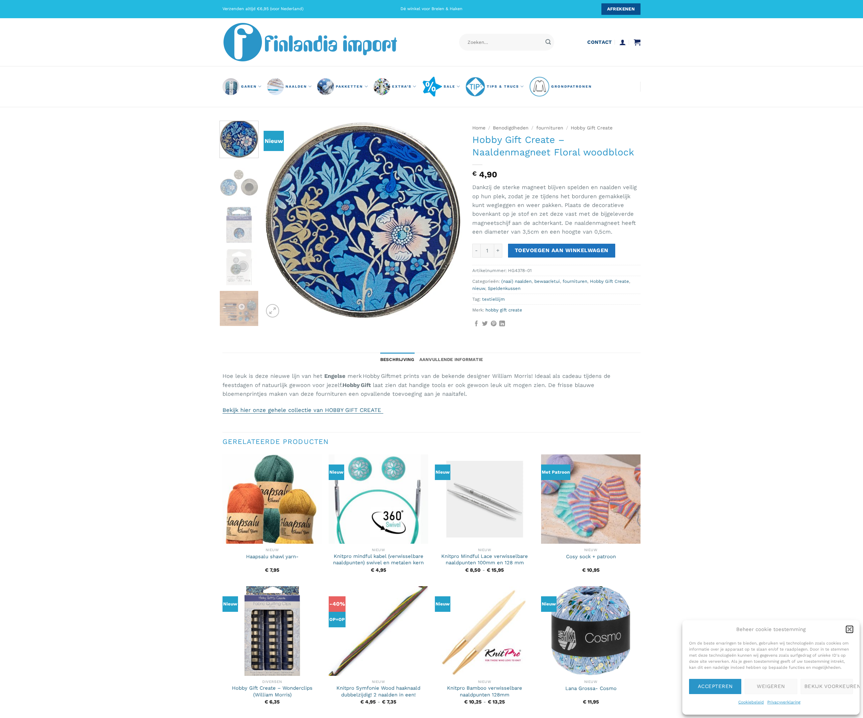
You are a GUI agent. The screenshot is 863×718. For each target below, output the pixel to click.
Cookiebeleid (751, 702)
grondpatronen (571, 86)
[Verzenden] (548, 42)
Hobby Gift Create (592, 127)
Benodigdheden (511, 127)
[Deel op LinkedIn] (502, 324)
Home (478, 127)
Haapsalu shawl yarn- (272, 557)
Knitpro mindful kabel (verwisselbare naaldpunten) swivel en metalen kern (378, 559)
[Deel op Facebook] (476, 324)
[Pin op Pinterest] (494, 324)
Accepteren (715, 686)
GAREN (249, 86)
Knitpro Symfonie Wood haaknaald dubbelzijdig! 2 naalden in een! (378, 691)
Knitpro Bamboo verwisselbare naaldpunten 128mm (484, 691)
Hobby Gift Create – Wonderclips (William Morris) (272, 691)
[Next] (450, 220)
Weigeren (771, 686)
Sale (449, 86)
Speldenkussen (504, 288)
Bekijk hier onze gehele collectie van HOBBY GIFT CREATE (302, 410)
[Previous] (276, 220)
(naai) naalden (516, 281)
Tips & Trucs (503, 86)
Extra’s (402, 86)
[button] (849, 629)
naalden (296, 86)
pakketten (349, 86)
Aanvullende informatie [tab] (451, 359)
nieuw (478, 288)
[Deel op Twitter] (485, 324)
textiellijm (493, 299)
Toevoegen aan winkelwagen (561, 250)
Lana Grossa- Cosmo (591, 688)
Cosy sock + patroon (591, 557)
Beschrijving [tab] (397, 359)
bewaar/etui (547, 281)
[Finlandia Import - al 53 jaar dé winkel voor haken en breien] (319, 42)
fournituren (549, 127)
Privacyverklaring (783, 702)
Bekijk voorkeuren (828, 686)
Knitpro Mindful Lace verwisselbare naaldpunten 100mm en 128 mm (484, 559)
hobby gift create (503, 309)
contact (599, 42)
